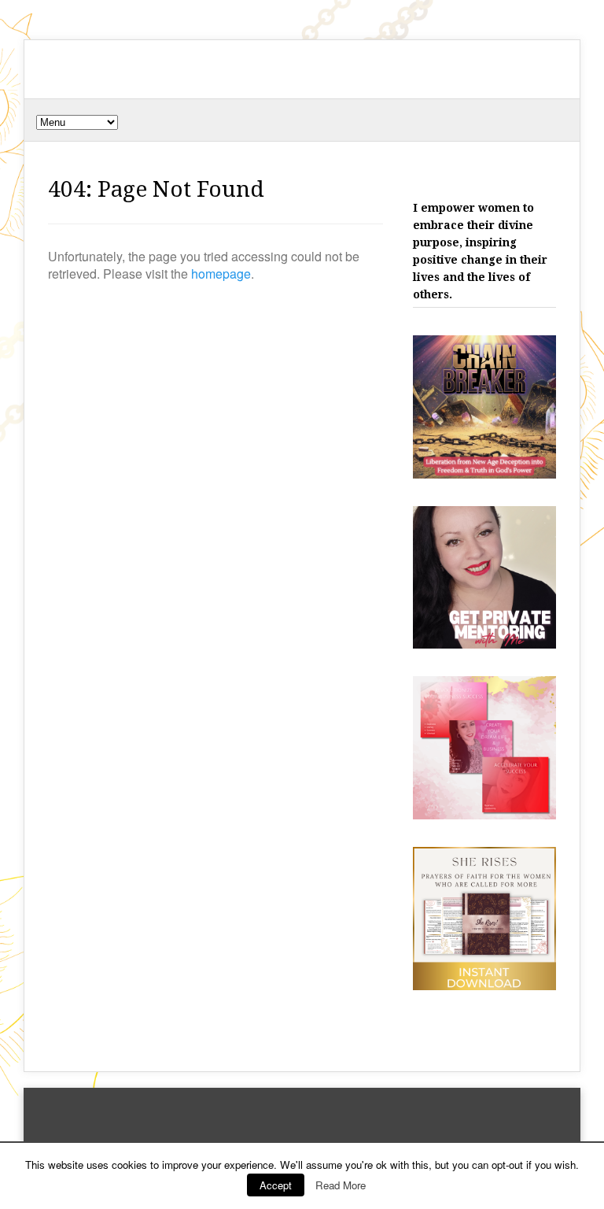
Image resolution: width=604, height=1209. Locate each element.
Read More (340, 1185)
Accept (276, 1185)
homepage (221, 273)
